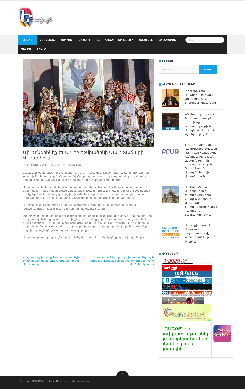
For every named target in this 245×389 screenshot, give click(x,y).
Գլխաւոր (27, 40)
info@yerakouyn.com (80, 381)
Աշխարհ (84, 40)
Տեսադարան (167, 40)
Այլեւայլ (145, 40)
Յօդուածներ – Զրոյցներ (115, 40)
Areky (57, 164)
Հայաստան (47, 40)
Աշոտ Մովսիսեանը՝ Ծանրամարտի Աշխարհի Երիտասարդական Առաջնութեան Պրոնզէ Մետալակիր (55, 261)
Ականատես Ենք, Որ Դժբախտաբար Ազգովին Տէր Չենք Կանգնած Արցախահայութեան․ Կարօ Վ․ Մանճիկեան (122, 261)
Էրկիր (41, 49)
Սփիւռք (66, 40)
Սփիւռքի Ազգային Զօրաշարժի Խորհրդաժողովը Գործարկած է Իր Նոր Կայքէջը (200, 233)
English (26, 49)
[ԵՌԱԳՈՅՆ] (38, 17)
